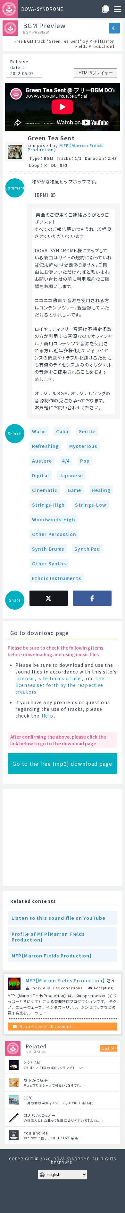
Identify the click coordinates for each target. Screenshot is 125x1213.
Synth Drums (48, 549)
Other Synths (49, 563)
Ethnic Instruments (56, 578)
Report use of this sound (45, 1026)
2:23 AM (32, 1062)
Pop (85, 461)
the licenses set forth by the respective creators (59, 685)
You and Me (36, 1132)
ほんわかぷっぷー (40, 1115)
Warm (39, 431)
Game (74, 490)
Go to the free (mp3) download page (62, 763)
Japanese (71, 475)
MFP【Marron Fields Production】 (66, 147)
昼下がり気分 (36, 1080)
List (105, 1048)
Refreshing (45, 446)
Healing (101, 490)
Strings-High (48, 505)
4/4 (66, 461)
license (25, 678)
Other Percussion (54, 534)
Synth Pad (87, 549)
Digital (40, 475)
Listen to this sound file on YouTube (58, 918)
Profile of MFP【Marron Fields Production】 (48, 937)
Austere (42, 461)
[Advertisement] (62, 837)
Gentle (87, 431)
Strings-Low (90, 505)
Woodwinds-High (53, 519)
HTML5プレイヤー (96, 73)
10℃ (28, 1097)
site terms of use (60, 678)
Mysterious (83, 446)
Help (47, 715)
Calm (62, 431)
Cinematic (44, 490)
